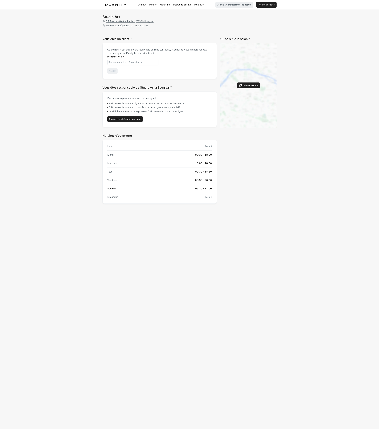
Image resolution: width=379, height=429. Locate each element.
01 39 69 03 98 (139, 25)
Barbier (152, 4)
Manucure (165, 4)
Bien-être (199, 4)
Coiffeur (142, 4)
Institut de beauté (182, 4)
